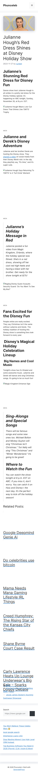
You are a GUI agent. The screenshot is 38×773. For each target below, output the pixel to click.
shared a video (9, 157)
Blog (8, 685)
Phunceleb (10, 5)
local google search (11, 732)
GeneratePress (19, 770)
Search (6, 710)
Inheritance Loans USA (13, 736)
